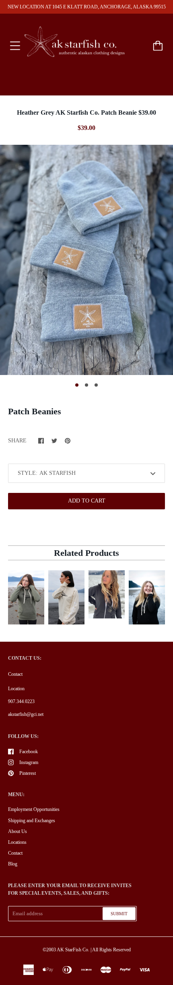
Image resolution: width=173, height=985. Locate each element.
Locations (17, 842)
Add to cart (86, 501)
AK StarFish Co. (73, 950)
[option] (86, 260)
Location (16, 688)
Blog (12, 864)
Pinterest (27, 773)
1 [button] (76, 385)
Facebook (28, 751)
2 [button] (86, 385)
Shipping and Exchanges (31, 820)
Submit (119, 913)
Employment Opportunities (34, 809)
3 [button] (96, 385)
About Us (17, 831)
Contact (15, 674)
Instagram (28, 762)
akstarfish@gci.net (25, 714)
